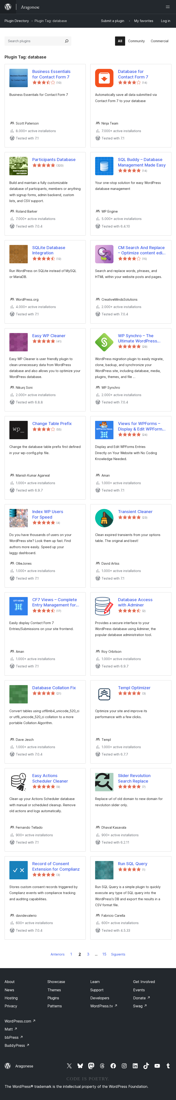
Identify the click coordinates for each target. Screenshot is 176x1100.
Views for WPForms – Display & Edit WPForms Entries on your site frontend (141, 426)
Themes (54, 990)
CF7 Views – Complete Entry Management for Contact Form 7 (54, 602)
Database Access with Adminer (135, 602)
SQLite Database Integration (48, 250)
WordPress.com (20, 1021)
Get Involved (144, 981)
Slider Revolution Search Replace (134, 778)
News (9, 990)
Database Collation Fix (54, 687)
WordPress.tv (104, 1006)
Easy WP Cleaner (49, 335)
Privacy (11, 1006)
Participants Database (54, 159)
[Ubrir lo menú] (168, 7)
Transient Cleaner (135, 511)
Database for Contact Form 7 (133, 74)
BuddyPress (17, 1045)
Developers (99, 998)
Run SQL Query (132, 863)
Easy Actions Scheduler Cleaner (50, 778)
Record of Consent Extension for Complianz (56, 866)
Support (97, 990)
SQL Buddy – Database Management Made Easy (142, 162)
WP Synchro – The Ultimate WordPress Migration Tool (137, 338)
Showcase (56, 981)
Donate (141, 998)
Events (139, 990)
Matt (11, 1029)
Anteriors (58, 954)
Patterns (54, 1006)
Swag (140, 1006)
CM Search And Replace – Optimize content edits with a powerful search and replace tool (142, 250)
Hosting (11, 998)
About (10, 981)
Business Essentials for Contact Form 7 (51, 74)
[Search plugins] (66, 41)
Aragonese (24, 1066)
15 (104, 954)
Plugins (53, 998)
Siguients (118, 954)
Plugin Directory (17, 21)
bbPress (14, 1037)
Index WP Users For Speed (47, 514)
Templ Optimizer (134, 687)
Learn (95, 981)
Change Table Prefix (52, 423)
